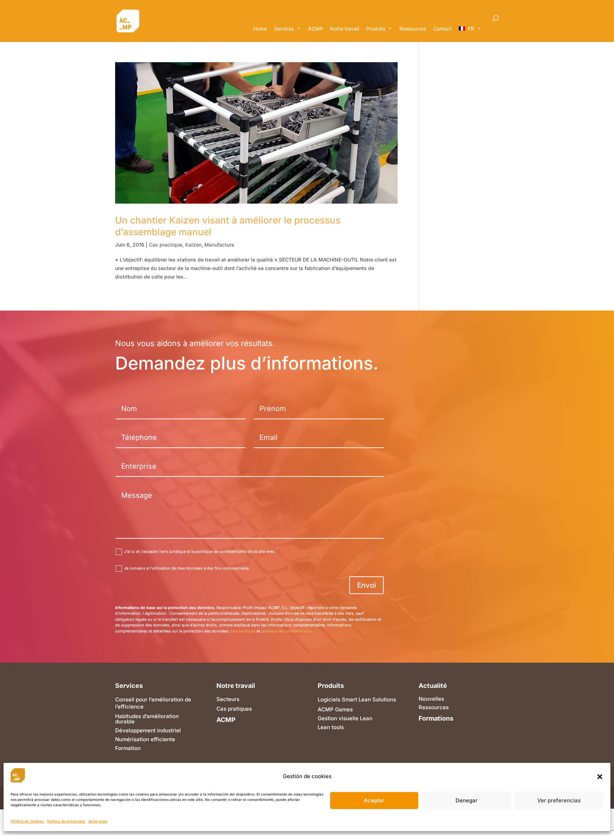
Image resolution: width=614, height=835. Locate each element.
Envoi (366, 585)
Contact (442, 29)
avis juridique (242, 631)
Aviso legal (97, 821)
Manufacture (219, 245)
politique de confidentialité (286, 631)
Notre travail (344, 29)
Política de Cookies (27, 821)
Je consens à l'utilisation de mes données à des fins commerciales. (187, 568)
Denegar (467, 800)
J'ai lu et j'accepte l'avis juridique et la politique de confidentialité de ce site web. (199, 551)
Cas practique (165, 245)
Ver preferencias (559, 800)
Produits (375, 29)
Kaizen (193, 245)
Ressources (412, 29)
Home (260, 29)
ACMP (315, 29)
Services (284, 29)
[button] (599, 776)
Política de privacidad (66, 821)
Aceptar (374, 800)
